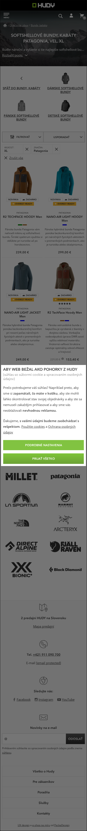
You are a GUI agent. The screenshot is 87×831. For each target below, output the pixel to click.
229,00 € (55, 360)
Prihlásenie (71, 16)
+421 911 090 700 (46, 654)
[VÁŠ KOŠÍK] (81, 16)
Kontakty (43, 813)
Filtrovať (23, 136)
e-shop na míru (41, 825)
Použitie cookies (33, 426)
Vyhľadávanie (60, 16)
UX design (24, 825)
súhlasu (6, 753)
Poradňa (44, 792)
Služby (44, 803)
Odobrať (26, 149)
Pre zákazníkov (43, 781)
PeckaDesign (61, 825)
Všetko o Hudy (43, 771)
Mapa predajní (43, 626)
